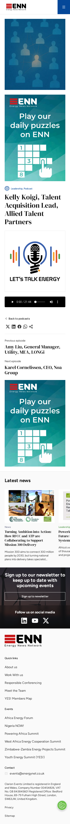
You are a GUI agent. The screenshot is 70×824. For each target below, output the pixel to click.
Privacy (9, 807)
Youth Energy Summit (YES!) (25, 757)
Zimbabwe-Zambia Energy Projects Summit (35, 749)
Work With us (14, 675)
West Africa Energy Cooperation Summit (33, 741)
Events (9, 709)
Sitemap (10, 816)
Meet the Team (15, 690)
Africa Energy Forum (19, 718)
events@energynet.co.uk (27, 773)
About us (11, 667)
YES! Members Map (18, 698)
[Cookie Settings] (62, 805)
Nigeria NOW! (14, 726)
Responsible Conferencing (23, 683)
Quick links (11, 658)
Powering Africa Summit (22, 733)
